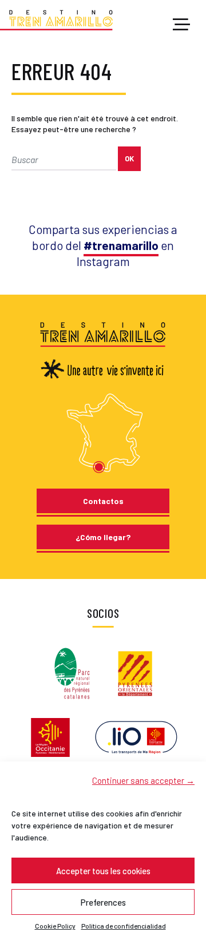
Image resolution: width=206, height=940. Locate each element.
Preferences (103, 902)
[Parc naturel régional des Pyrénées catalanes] (72, 672)
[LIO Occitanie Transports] (136, 736)
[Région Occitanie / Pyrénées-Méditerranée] (50, 736)
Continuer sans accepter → (143, 780)
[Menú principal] (181, 25)
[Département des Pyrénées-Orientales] (135, 672)
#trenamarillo (121, 245)
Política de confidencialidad (123, 926)
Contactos (103, 501)
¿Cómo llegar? (103, 537)
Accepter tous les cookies (103, 871)
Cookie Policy (55, 926)
